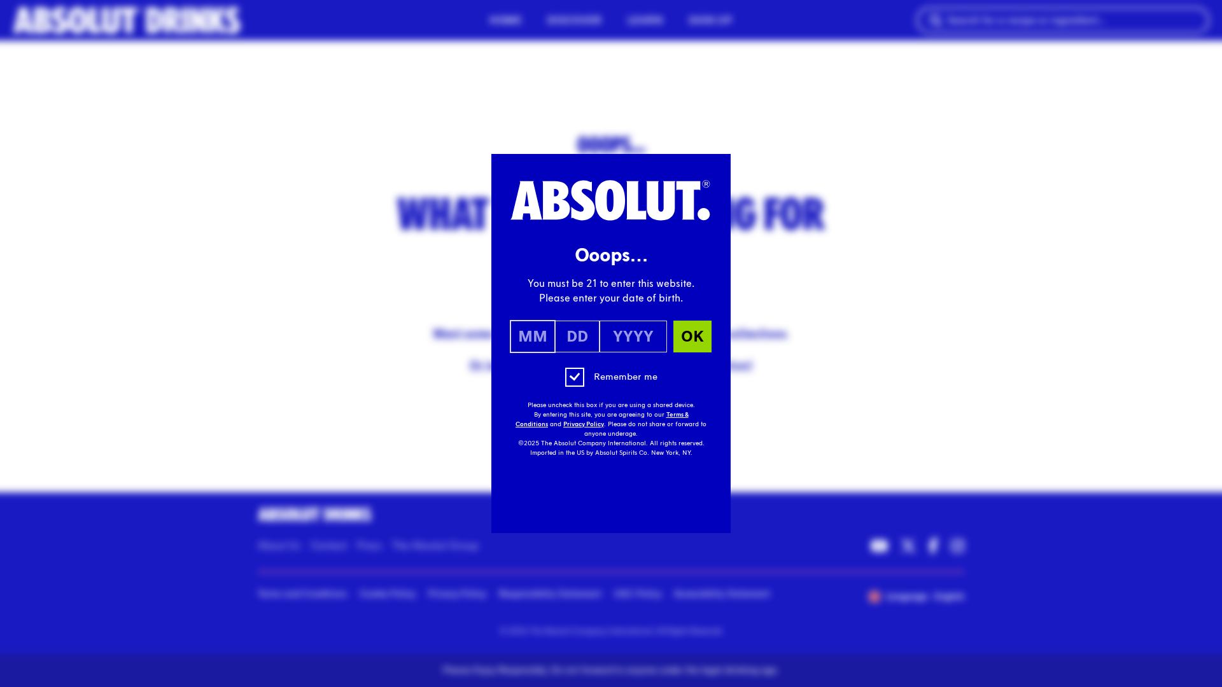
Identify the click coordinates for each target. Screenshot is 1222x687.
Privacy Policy (583, 424)
